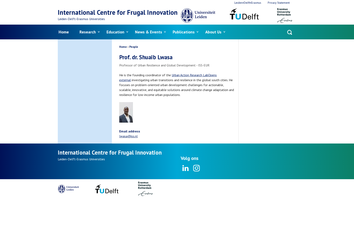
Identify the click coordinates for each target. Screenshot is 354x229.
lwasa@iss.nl (128, 136)
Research (87, 32)
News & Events (148, 32)
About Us (213, 32)
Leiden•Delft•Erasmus (247, 3)
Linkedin (186, 168)
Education (115, 32)
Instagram (196, 168)
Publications (184, 32)
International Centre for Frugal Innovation (118, 12)
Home (64, 32)
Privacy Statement (279, 3)
